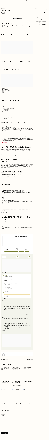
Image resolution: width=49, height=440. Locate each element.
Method (17, 257)
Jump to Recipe (15, 18)
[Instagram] (26, 0)
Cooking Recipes (3, 8)
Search (36, 8)
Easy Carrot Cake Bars (29, 359)
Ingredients (4, 257)
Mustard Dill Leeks (28, 381)
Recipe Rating (3, 414)
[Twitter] (25, 0)
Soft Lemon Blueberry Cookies (40, 19)
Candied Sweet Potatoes (39, 15)
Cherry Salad (37, 17)
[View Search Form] (47, 3)
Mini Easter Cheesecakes (4, 359)
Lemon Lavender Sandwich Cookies (41, 24)
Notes (30, 257)
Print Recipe (20, 18)
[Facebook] (23, 0)
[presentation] (5, 373)
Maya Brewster (8, 353)
